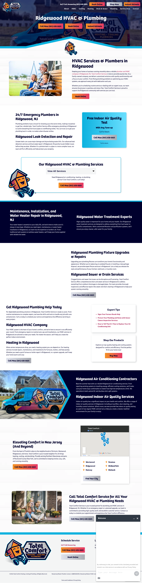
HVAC (74, 9)
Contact (136, 9)
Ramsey (89, 470)
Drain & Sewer (102, 9)
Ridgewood (90, 466)
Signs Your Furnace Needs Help (109, 314)
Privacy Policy (77, 580)
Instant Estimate (132, 4)
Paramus (111, 462)
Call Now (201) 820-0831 (50, 26)
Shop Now (114, 4)
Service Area (125, 9)
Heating (91, 9)
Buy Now (114, 355)
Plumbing (113, 9)
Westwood (90, 462)
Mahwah (111, 470)
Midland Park (113, 466)
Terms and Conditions (67, 580)
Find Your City (92, 478)
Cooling (82, 9)
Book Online (97, 4)
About (66, 9)
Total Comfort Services (99, 74)
